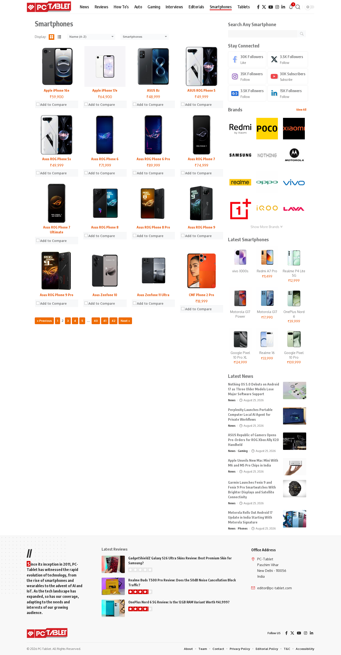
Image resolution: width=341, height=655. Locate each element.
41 (104, 321)
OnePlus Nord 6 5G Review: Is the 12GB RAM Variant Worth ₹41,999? (179, 602)
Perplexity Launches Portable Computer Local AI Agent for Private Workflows (250, 414)
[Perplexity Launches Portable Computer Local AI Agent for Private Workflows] (294, 416)
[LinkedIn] (283, 7)
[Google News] (247, 93)
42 (113, 321)
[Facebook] (258, 7)
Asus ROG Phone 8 (105, 227)
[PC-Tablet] (49, 7)
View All (301, 109)
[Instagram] (277, 7)
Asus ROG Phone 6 (105, 159)
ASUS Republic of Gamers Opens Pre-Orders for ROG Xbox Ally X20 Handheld (253, 440)
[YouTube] (270, 7)
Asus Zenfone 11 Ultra (153, 295)
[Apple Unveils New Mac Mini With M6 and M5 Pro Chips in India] (294, 466)
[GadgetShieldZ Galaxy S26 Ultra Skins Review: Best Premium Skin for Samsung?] (113, 564)
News (231, 400)
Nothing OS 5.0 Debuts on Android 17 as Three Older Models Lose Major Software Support (253, 389)
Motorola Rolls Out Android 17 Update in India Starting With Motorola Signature (250, 517)
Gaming (243, 451)
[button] (298, 7)
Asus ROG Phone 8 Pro (153, 227)
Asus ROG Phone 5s (56, 159)
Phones (243, 528)
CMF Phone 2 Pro (201, 295)
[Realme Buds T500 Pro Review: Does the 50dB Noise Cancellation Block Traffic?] (113, 586)
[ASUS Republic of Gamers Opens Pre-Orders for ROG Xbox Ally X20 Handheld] (294, 441)
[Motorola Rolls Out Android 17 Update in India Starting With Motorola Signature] (294, 518)
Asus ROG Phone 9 (201, 227)
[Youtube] (287, 77)
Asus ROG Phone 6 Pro (153, 159)
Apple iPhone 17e (104, 90)
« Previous (44, 321)
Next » (125, 321)
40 (96, 321)
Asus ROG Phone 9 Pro (56, 295)
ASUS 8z (153, 90)
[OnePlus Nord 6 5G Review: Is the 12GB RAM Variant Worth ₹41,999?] (113, 608)
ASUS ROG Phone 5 (201, 90)
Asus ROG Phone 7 (201, 159)
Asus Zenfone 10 (105, 295)
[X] (264, 7)
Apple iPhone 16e (56, 90)
